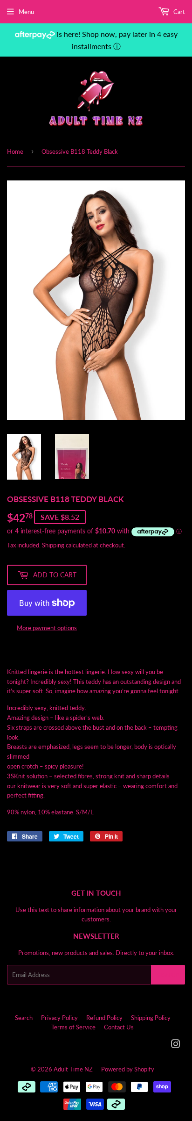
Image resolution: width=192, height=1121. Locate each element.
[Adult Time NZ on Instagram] (175, 1045)
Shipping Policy (151, 1017)
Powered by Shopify (127, 1069)
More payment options (47, 628)
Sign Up (168, 974)
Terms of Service (73, 1027)
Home (15, 151)
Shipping (53, 545)
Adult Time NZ (73, 1069)
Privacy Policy (59, 1017)
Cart (178, 11)
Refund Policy (104, 1017)
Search (24, 1017)
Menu (26, 11)
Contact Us (119, 1027)
